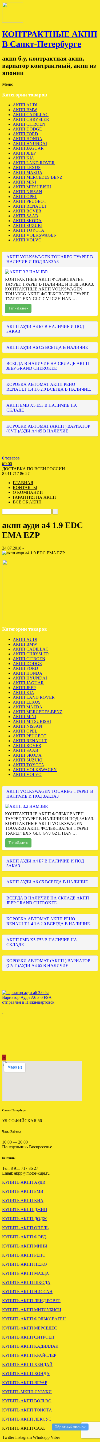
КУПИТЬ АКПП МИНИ (24, 1246)
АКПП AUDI (25, 105)
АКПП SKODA (27, 220)
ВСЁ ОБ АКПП (27, 502)
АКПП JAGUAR (28, 148)
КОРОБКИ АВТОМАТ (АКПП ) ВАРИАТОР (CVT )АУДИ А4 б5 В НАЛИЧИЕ (48, 428)
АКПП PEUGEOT (29, 201)
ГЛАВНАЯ (23, 482)
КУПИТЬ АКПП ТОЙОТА (27, 1410)
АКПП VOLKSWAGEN (35, 235)
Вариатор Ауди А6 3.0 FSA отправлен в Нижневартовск (28, 999)
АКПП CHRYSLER (31, 119)
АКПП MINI (24, 182)
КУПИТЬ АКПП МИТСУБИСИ (31, 1309)
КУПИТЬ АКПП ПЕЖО (24, 1264)
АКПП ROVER (27, 211)
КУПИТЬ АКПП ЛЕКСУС (26, 1419)
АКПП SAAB (25, 216)
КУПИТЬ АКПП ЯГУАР (24, 1382)
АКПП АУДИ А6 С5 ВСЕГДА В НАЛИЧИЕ (47, 347)
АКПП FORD (25, 134)
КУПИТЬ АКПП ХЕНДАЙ (27, 1364)
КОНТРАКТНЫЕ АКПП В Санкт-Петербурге (49, 39)
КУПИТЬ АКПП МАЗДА (25, 1273)
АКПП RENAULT (30, 206)
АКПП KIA (23, 158)
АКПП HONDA (27, 138)
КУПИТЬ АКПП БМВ (22, 1191)
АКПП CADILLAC (31, 114)
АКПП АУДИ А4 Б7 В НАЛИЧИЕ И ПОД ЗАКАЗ (45, 329)
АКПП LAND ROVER (34, 162)
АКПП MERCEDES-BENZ (37, 177)
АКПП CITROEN (29, 124)
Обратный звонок (70, 1427)
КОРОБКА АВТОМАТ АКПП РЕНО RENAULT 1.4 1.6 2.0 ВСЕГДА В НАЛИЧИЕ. (48, 386)
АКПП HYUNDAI (30, 143)
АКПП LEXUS (27, 167)
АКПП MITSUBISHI (32, 187)
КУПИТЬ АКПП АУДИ (24, 1182)
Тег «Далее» (18, 308)
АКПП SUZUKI (27, 225)
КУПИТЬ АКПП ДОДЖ (24, 1218)
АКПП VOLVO (27, 240)
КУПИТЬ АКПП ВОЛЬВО (26, 1401)
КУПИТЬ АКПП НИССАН (27, 1291)
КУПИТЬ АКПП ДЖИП (24, 1209)
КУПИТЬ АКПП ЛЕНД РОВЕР (31, 1300)
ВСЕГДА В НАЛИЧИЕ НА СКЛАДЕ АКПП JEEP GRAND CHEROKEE (47, 366)
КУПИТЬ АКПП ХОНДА (26, 1373)
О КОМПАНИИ (28, 492)
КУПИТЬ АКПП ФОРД (24, 1237)
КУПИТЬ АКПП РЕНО (24, 1255)
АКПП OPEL (25, 196)
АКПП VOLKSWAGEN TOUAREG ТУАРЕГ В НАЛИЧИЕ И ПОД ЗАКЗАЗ (49, 259)
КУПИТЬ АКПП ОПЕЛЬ (25, 1228)
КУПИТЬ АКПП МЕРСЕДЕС (29, 1328)
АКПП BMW (25, 109)
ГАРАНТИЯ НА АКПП (34, 497)
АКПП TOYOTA (28, 230)
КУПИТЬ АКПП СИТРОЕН (28, 1337)
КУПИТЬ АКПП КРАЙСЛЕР (29, 1355)
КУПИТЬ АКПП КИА (22, 1200)
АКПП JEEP (24, 153)
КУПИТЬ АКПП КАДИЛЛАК (30, 1346)
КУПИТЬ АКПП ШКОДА (26, 1282)
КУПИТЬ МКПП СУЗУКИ (27, 1391)
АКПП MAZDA (27, 172)
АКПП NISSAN (27, 191)
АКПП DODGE (27, 129)
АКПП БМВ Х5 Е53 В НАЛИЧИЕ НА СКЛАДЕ (41, 407)
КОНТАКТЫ (25, 487)
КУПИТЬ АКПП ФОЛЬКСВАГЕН (34, 1319)
